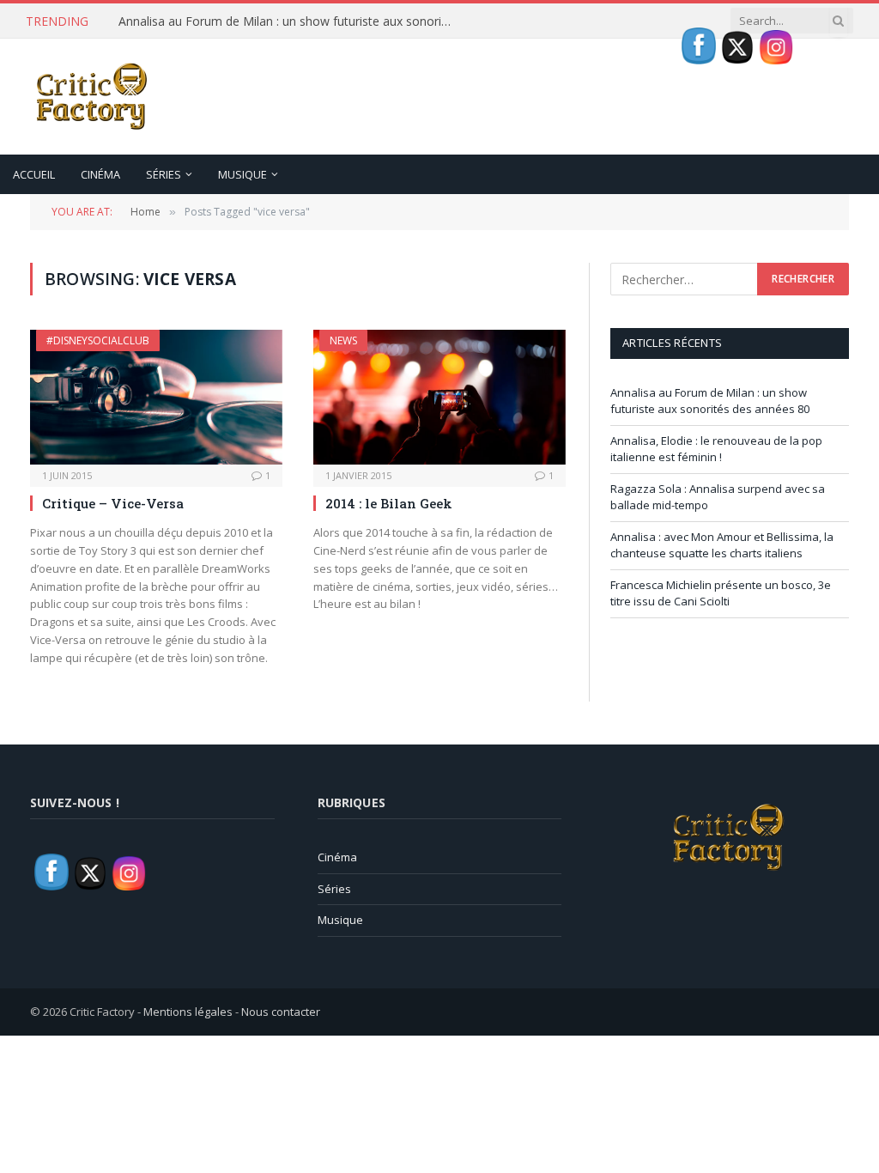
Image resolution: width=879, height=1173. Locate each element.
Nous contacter (280, 1011)
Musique (242, 174)
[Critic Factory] (90, 96)
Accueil (34, 174)
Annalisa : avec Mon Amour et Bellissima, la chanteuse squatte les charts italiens (722, 545)
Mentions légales (188, 1011)
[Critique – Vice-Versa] (156, 397)
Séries (163, 174)
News (343, 340)
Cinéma (100, 174)
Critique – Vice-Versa (113, 503)
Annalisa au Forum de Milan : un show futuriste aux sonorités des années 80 (290, 21)
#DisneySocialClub (97, 340)
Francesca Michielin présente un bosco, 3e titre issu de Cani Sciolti (720, 593)
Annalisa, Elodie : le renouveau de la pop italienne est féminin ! (716, 449)
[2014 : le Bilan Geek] (439, 397)
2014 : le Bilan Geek (388, 503)
